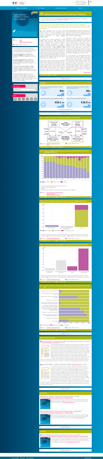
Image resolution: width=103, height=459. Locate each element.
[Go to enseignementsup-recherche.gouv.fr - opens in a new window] (19, 3)
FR (90, 4)
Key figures (22, 458)
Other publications (30, 458)
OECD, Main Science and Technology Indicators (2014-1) (55, 193)
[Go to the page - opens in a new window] (45, 404)
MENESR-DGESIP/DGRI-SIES (25, 42)
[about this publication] (25, 24)
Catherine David (87, 72)
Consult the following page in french (72, 442)
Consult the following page (69, 402)
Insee (20, 41)
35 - (52, 412)
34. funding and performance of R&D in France (66, 18)
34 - (52, 398)
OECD (20, 40)
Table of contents (15, 458)
